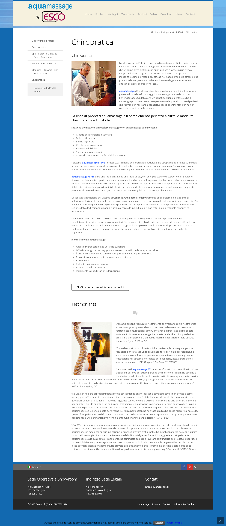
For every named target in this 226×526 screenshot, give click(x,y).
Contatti (167, 504)
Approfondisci (174, 522)
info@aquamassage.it (156, 486)
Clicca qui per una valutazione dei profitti (102, 287)
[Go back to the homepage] (50, 13)
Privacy (156, 504)
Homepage (143, 504)
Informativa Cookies (185, 504)
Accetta (159, 522)
